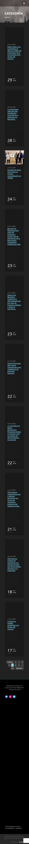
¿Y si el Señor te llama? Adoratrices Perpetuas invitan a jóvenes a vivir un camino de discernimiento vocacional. (14, 433)
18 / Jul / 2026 (11, 556)
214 (13, 668)
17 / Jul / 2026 (11, 619)
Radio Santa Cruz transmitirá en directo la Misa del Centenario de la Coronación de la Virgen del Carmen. (14, 53)
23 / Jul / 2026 (11, 226)
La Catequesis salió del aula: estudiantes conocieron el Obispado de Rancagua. (12, 114)
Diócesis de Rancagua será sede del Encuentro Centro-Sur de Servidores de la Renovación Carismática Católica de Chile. (14, 236)
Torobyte (21, 842)
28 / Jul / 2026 (11, 107)
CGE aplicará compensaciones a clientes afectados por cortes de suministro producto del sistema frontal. (14, 499)
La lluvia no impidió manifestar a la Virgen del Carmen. (13, 625)
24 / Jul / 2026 (11, 167)
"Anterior (10, 662)
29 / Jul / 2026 (11, 44)
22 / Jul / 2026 (11, 361)
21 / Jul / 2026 (11, 490)
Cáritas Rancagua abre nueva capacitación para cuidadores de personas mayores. (14, 368)
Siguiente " (19, 668)
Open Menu (24, 3)
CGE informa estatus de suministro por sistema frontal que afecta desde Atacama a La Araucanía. (14, 565)
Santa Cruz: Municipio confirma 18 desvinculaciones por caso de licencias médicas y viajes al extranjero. (14, 302)
